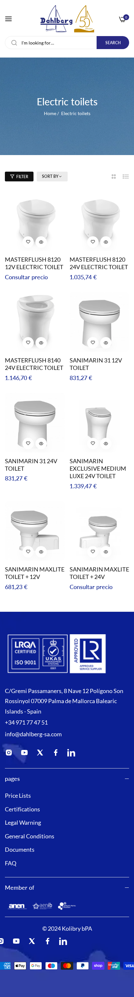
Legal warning (23, 822)
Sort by (50, 176)
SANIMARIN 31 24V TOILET (31, 464)
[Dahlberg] (67, 19)
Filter (22, 176)
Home (50, 113)
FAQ (10, 863)
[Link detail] (11, 754)
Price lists (18, 795)
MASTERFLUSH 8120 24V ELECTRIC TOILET (99, 263)
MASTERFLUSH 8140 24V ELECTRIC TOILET (34, 364)
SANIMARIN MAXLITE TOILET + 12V (34, 573)
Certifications (22, 809)
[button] (28, 242)
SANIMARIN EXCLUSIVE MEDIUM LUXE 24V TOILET (98, 468)
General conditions (29, 836)
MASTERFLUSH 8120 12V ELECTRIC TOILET (34, 263)
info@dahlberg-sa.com (33, 734)
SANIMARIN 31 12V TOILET (96, 364)
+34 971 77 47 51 (26, 722)
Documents (19, 849)
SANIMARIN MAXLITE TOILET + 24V (99, 573)
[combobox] (67, 42)
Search (113, 42)
